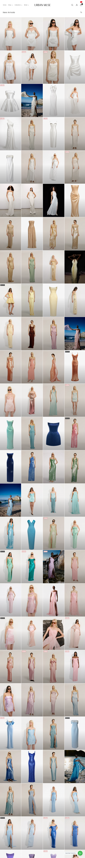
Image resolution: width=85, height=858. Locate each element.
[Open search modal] (72, 5)
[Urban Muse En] (42, 5)
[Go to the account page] (76, 5)
